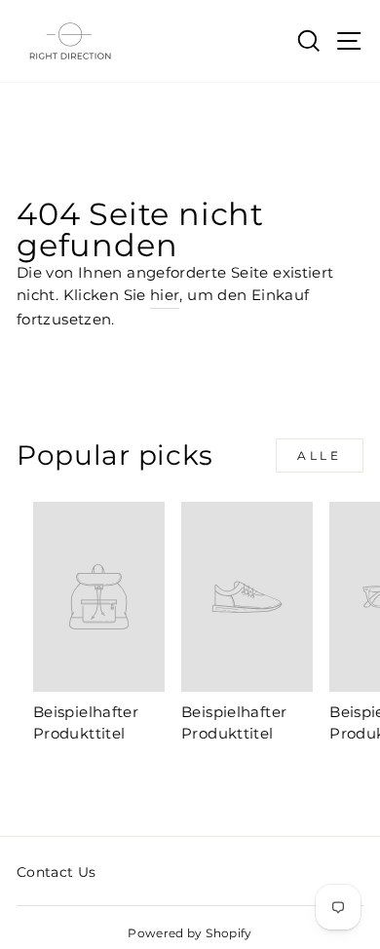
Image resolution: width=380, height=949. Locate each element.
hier (164, 295)
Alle (319, 455)
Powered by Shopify (190, 933)
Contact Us (56, 872)
